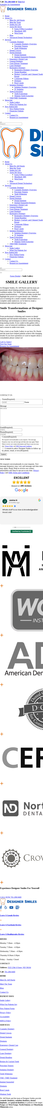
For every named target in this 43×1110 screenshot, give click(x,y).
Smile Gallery (15, 102)
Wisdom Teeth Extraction (23, 96)
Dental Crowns (15, 50)
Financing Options (17, 111)
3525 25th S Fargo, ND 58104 (19, 967)
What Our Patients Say (18, 104)
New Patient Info (11, 107)
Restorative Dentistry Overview (26, 70)
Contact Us (14, 115)
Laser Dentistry (15, 66)
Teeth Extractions (16, 91)
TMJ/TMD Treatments (18, 98)
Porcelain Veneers (21, 46)
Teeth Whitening (20, 48)
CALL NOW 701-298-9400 (10, 897)
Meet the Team (15, 22)
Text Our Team (5, 344)
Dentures (17, 81)
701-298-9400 (9, 2)
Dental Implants (16, 53)
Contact (8, 113)
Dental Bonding (20, 72)
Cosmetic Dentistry (17, 42)
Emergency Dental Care (19, 59)
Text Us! (21, 2)
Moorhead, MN (20, 31)
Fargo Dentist (15, 276)
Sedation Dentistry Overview (25, 87)
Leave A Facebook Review (10, 925)
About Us (8, 18)
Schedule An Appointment (10, 4)
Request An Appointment (9, 346)
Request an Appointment (19, 117)
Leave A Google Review (9, 915)
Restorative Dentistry (17, 68)
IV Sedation (18, 89)
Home (7, 16)
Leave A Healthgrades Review (12, 934)
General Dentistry (16, 61)
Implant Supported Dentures (25, 57)
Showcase (8, 100)
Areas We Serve (16, 27)
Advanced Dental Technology (21, 37)
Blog (11, 35)
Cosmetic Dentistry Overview (25, 44)
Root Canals (19, 83)
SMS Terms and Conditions (24, 446)
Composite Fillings (21, 79)
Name (26, 402)
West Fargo (18, 33)
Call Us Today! (6, 342)
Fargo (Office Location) (23, 29)
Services (8, 40)
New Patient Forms (17, 109)
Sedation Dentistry (17, 85)
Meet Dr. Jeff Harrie (17, 20)
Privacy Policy (9, 446)
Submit (3, 454)
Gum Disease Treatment (19, 63)
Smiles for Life (15, 25)
